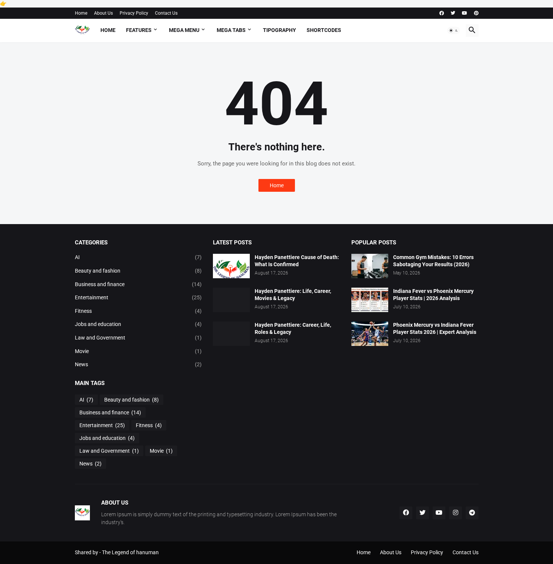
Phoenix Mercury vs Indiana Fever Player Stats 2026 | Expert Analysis (434, 328)
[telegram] (472, 512)
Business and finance (138, 284)
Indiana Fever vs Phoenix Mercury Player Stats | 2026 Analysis (433, 294)
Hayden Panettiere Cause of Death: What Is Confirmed (297, 260)
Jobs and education (138, 324)
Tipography (279, 30)
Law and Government (138, 338)
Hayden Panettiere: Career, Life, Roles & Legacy (293, 328)
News (138, 364)
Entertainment (138, 297)
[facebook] (441, 13)
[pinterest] (476, 13)
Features (139, 30)
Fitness (138, 311)
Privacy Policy (134, 13)
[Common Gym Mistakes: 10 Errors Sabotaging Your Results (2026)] (369, 266)
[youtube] (464, 13)
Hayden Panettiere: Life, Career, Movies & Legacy (293, 294)
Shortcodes (324, 30)
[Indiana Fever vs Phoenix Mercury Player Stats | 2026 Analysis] (369, 300)
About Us (103, 13)
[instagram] (455, 512)
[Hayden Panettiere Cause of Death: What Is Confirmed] (231, 266)
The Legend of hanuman (130, 552)
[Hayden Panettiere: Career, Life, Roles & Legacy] (231, 333)
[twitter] (453, 13)
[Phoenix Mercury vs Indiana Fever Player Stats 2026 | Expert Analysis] (369, 333)
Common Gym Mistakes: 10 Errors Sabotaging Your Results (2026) (433, 260)
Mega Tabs (231, 30)
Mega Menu (184, 30)
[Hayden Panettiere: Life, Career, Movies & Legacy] (231, 300)
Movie (138, 351)
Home (81, 13)
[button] (453, 30)
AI (138, 257)
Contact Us (166, 13)
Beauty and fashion (138, 271)
